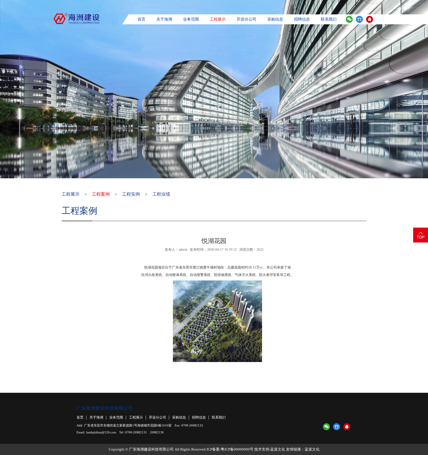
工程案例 (101, 194)
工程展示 (218, 19)
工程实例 (131, 194)
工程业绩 (161, 194)
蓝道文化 (277, 449)
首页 (141, 19)
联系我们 (329, 19)
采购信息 (275, 19)
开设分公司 (246, 19)
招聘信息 (302, 19)
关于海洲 (164, 19)
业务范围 (191, 19)
